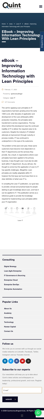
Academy (7, 313)
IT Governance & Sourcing (14, 275)
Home (4, 24)
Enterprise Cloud (11, 280)
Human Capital (10, 326)
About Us (8, 308)
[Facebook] (16, 361)
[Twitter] (10, 361)
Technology (9, 322)
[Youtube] (22, 361)
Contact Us (8, 331)
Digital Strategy (10, 266)
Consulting (8, 317)
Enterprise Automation (13, 289)
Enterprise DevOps (11, 284)
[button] (22, 415)
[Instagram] (28, 361)
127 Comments (10, 102)
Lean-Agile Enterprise (12, 271)
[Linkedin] (5, 361)
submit (9, 399)
